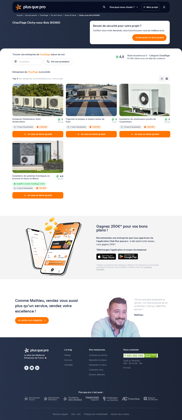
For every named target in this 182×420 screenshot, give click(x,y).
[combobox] (29, 61)
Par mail (126, 368)
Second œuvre (31, 15)
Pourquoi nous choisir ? (122, 7)
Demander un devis (97, 365)
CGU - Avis (76, 414)
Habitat (67, 355)
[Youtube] (32, 368)
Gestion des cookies (120, 414)
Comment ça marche (98, 355)
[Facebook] (26, 368)
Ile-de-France (56, 15)
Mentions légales (60, 414)
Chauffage (44, 15)
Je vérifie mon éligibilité (30, 320)
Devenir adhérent (97, 374)
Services (68, 360)
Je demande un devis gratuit (149, 37)
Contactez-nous (96, 370)
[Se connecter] (164, 7)
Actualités (68, 365)
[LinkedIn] (37, 368)
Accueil (19, 15)
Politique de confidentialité (96, 414)
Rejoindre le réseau (98, 360)
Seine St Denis (70, 15)
